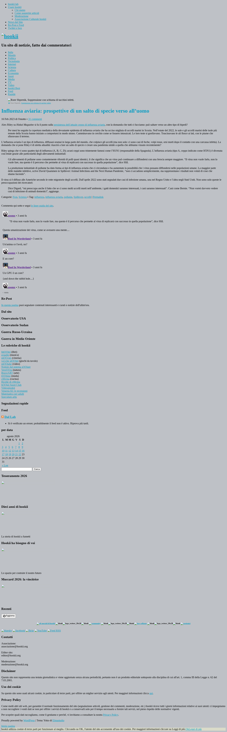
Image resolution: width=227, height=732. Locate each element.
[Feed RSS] (54, 630)
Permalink (98, 197)
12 (9, 450)
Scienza (12, 67)
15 (19, 450)
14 (16, 450)
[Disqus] (113, 251)
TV (10, 82)
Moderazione (21, 16)
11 (6, 450)
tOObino (6, 375)
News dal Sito (15, 22)
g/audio (5, 355)
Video (11, 85)
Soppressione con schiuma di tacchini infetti (36, 103)
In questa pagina (9, 305)
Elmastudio (58, 720)
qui (151, 693)
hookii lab (13, 4)
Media (11, 79)
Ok (187, 729)
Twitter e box (15, 28)
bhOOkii (6, 352)
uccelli (87, 197)
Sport (11, 76)
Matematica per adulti (12, 393)
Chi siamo (20, 10)
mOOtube (6, 364)
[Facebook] (19, 630)
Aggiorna (10, 615)
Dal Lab (10, 417)
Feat (15, 197)
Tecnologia (14, 61)
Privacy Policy (110, 714)
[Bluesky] (6, 630)
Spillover (78, 197)
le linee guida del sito (42, 205)
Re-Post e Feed (16, 25)
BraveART (7, 372)
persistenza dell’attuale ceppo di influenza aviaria (79, 124)
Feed (10, 91)
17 (3, 454)
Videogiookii (8, 387)
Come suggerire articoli (27, 13)
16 (23, 450)
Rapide (11, 94)
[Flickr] (30, 630)
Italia (10, 52)
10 (3, 450)
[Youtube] (41, 630)
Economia (13, 73)
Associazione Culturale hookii (30, 19)
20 (13, 454)
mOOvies (6, 358)
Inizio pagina (8, 726)
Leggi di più (195, 729)
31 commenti (35, 119)
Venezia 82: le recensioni (14, 390)
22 (19, 454)
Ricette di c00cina (10, 381)
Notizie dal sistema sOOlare (16, 367)
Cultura (12, 70)
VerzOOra (6, 369)
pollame (68, 197)
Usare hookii (14, 7)
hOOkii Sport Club (11, 384)
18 (6, 454)
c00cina (5, 378)
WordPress (29, 720)
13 (13, 450)
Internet (12, 64)
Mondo (12, 55)
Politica (12, 58)
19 (9, 454)
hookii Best (14, 88)
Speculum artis (9, 396)
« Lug (5, 465)
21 (16, 454)
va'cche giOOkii (9, 361)
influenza (39, 197)
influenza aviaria (54, 197)
